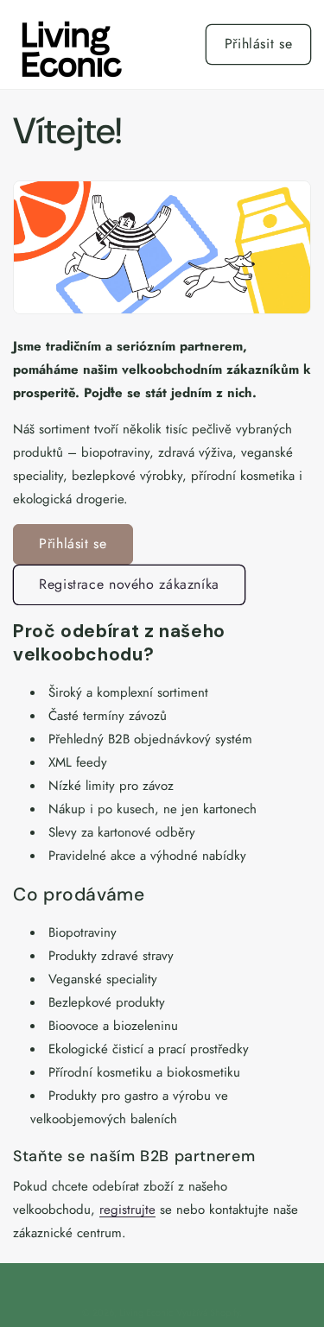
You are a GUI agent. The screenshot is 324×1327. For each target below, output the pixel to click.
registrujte (127, 1209)
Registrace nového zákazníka (129, 584)
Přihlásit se (259, 44)
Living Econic (146, 1312)
